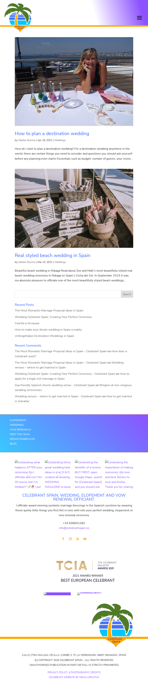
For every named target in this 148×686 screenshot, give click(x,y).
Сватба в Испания (27, 323)
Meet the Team (20, 434)
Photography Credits (86, 672)
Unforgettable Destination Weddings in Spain (44, 336)
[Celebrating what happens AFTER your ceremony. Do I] (29, 474)
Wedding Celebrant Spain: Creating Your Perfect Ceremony (53, 317)
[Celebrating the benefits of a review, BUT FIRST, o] (89, 474)
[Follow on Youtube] (85, 539)
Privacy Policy (58, 672)
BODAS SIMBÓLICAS (22, 439)
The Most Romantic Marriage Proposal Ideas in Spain (49, 311)
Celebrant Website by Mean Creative (74, 677)
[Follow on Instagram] (70, 539)
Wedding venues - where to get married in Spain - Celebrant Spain (58, 396)
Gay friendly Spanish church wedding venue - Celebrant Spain (55, 385)
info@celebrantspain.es (74, 528)
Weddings (60, 140)
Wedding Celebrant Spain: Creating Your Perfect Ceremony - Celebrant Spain (65, 374)
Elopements (18, 420)
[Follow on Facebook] (63, 539)
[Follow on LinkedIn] (77, 539)
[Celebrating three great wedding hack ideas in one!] (59, 474)
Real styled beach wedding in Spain (52, 255)
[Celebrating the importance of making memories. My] (119, 474)
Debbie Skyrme (26, 140)
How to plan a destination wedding (52, 133)
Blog (13, 443)
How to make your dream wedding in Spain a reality (48, 330)
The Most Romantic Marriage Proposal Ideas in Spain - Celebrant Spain (61, 351)
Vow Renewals (20, 429)
